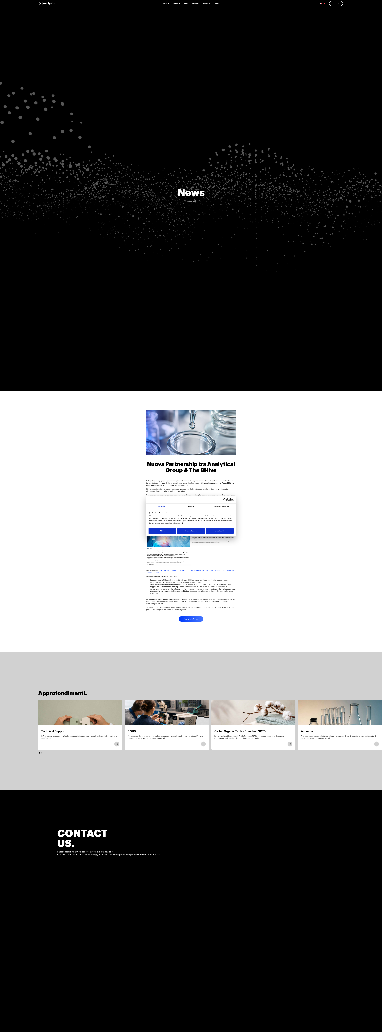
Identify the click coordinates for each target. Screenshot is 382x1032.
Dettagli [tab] (191, 506)
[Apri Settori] (168, 3)
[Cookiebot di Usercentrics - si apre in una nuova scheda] (225, 499)
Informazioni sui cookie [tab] (221, 506)
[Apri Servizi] (179, 3)
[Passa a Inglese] (324, 3)
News (191, 193)
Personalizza (189, 531)
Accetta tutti (219, 531)
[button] (39, 753)
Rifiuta (162, 531)
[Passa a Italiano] (321, 3)
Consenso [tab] (161, 506)
